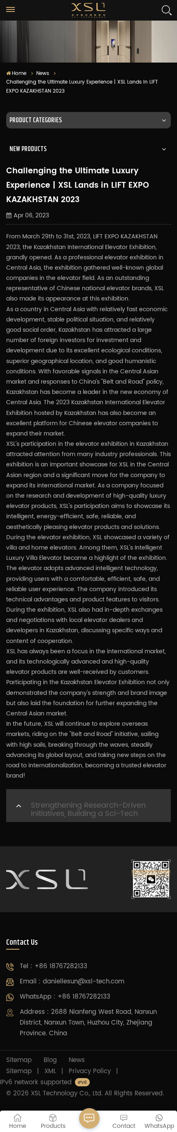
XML (50, 1071)
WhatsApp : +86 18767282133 (65, 997)
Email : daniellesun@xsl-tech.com (72, 981)
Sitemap (19, 1060)
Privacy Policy (90, 1071)
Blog (50, 1060)
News (42, 73)
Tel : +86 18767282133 (53, 966)
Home (19, 73)
